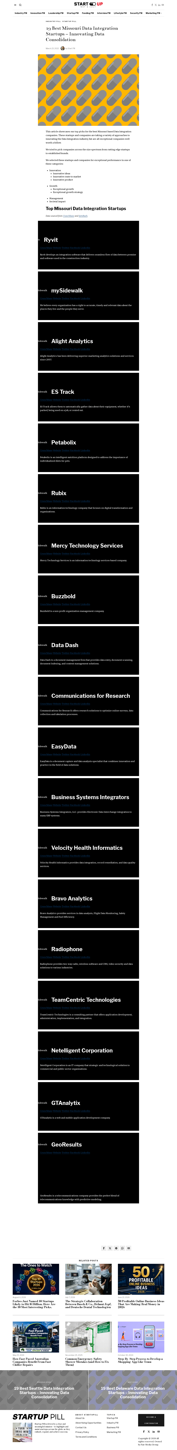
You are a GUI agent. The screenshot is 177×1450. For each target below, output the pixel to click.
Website (57, 247)
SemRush (83, 216)
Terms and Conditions (86, 1437)
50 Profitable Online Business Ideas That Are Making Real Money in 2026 (141, 1304)
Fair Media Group (149, 1444)
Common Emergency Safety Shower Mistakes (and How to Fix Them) (87, 1361)
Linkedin (85, 247)
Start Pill (71, 48)
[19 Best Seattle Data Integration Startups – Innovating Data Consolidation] (44, 1390)
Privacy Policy (82, 1432)
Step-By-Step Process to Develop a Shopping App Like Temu (140, 1360)
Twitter (66, 247)
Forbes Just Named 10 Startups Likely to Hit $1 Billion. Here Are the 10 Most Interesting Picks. (34, 1304)
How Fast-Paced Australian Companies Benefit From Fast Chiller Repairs (32, 1361)
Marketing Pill (114, 1432)
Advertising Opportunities (88, 1423)
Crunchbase (68, 216)
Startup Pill (69, 21)
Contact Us (80, 1427)
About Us (79, 1418)
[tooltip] (152, 4)
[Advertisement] (88, 1176)
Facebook (75, 247)
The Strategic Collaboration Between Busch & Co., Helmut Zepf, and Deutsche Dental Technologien (88, 1304)
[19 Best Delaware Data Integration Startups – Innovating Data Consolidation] (133, 1390)
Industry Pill (53, 21)
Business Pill (113, 1427)
